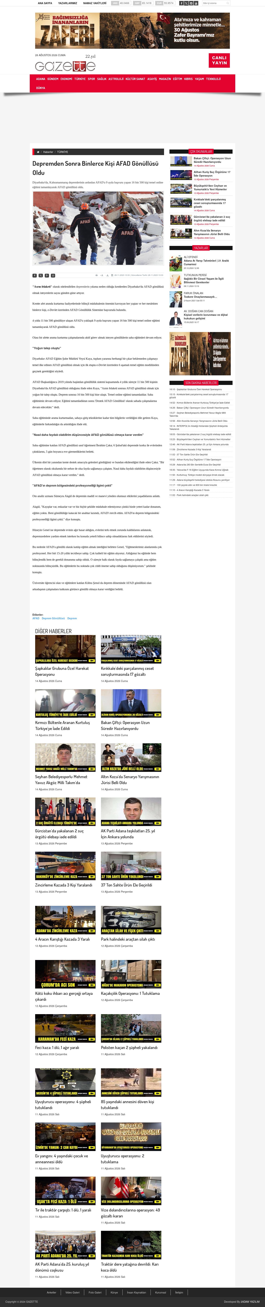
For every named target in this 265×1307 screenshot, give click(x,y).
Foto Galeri (95, 1292)
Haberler (48, 152)
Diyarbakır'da (40, 182)
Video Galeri (72, 1292)
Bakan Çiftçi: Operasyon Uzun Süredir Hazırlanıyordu (212, 160)
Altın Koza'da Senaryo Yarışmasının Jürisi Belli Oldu (212, 232)
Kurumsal (160, 1292)
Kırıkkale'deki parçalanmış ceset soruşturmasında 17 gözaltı (210, 203)
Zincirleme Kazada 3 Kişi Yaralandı (63, 884)
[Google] (47, 276)
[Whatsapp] (53, 276)
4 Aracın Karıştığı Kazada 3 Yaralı (62, 939)
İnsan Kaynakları (136, 1292)
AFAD (35, 618)
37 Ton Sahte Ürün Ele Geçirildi (126, 884)
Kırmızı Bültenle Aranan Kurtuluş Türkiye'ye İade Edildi (199, 402)
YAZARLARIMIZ (67, 3)
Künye (114, 1292)
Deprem (72, 618)
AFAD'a (100, 182)
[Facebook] (34, 276)
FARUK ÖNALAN (193, 274)
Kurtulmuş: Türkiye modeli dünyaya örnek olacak (196, 474)
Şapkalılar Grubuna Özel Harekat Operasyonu (195, 389)
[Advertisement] (132, 118)
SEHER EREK (192, 310)
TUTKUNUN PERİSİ (195, 255)
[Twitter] (41, 275)
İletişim (179, 1292)
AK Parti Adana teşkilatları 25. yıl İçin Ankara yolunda (199, 444)
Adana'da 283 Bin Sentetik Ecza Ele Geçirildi (195, 464)
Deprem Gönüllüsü (53, 618)
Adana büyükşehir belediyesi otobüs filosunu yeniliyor (199, 479)
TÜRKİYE (62, 152)
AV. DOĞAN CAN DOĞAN (198, 292)
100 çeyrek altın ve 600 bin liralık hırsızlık (193, 484)
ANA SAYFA (45, 3)
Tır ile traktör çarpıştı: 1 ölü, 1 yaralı (63, 1209)
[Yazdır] (97, 275)
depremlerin (83, 286)
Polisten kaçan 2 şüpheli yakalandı (129, 1047)
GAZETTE (32, 1301)
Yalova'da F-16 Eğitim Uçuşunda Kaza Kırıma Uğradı (198, 469)
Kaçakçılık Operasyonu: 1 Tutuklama (130, 993)
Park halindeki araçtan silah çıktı (128, 939)
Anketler (51, 1292)
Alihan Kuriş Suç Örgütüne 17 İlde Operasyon (212, 173)
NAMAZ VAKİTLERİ (94, 3)
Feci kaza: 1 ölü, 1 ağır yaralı (57, 1047)
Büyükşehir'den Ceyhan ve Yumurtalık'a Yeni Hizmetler (210, 187)
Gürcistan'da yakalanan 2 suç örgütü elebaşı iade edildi (212, 218)
